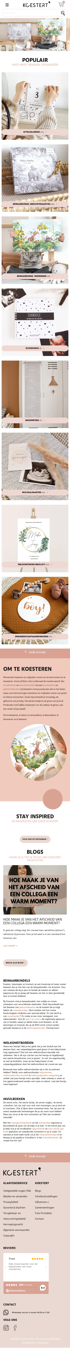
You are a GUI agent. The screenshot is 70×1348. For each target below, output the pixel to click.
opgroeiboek (38, 1128)
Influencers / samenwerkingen (44, 1205)
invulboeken (9, 685)
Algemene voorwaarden (16, 1230)
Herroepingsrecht (13, 1224)
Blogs (38, 1190)
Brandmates (43, 1343)
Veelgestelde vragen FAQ (17, 1190)
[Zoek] (64, 12)
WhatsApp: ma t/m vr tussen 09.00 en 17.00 (30, 1312)
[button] (7, 5)
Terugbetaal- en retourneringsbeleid (14, 1216)
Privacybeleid (10, 1202)
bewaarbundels (27, 685)
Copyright (8, 1235)
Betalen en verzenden (15, 1196)
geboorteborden (11, 689)
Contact (39, 1218)
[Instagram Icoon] (6, 1328)
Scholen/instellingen (46, 1196)
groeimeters (48, 685)
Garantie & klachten (14, 1207)
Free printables (43, 1213)
